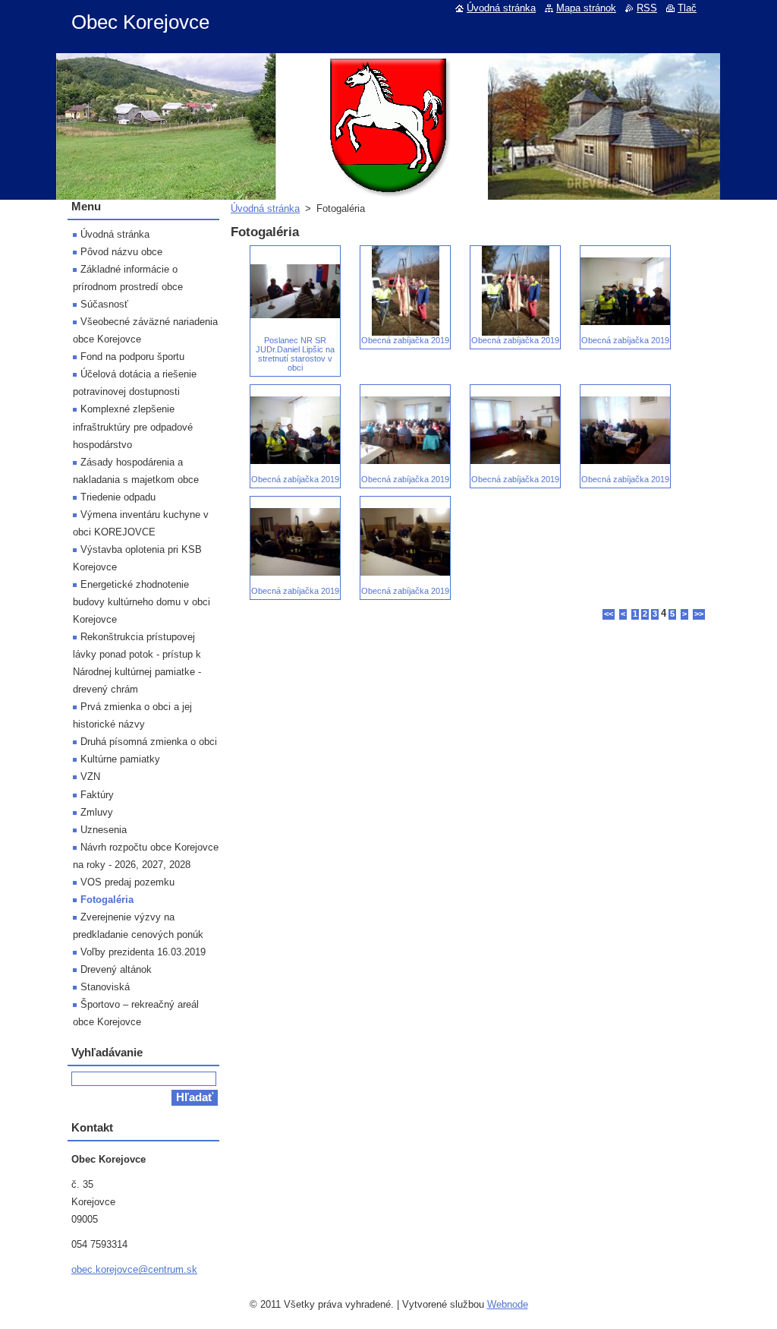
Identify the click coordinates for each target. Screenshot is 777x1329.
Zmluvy (96, 812)
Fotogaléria (107, 899)
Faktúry (97, 794)
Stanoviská (105, 987)
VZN (90, 776)
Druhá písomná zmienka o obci (148, 741)
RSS (647, 8)
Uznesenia (103, 829)
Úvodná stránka (265, 208)
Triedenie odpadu (118, 497)
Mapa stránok (586, 8)
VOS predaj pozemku (127, 882)
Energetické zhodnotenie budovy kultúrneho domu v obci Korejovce (141, 602)
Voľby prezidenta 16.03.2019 (143, 952)
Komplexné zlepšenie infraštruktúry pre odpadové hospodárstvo (133, 426)
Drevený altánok (116, 969)
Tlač (687, 8)
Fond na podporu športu (132, 356)
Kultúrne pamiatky (120, 759)
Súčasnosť (104, 304)
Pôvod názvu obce (121, 251)
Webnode (507, 1304)
